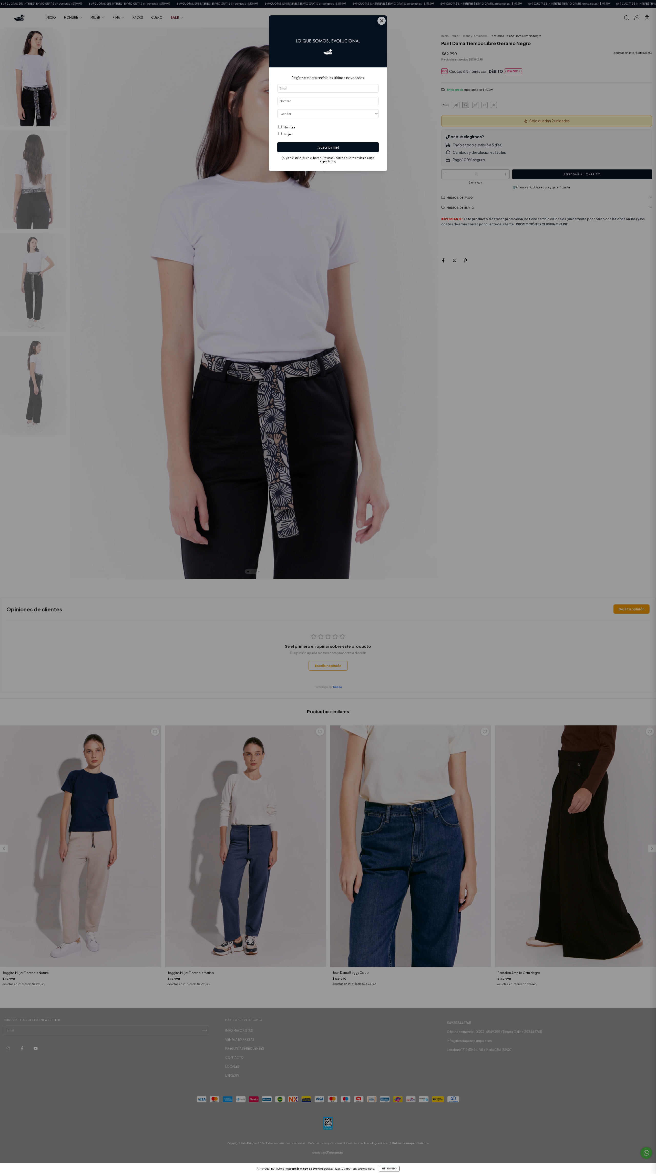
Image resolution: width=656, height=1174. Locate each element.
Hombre (289, 127)
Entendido (389, 1168)
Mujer (288, 134)
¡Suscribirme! (328, 147)
